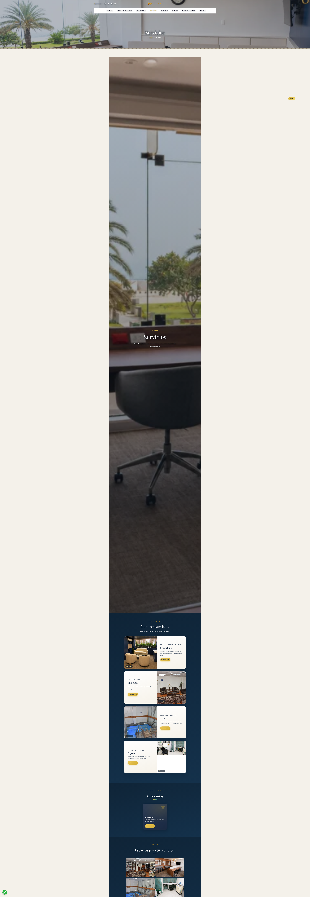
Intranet (292, 98)
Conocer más (150, 826)
